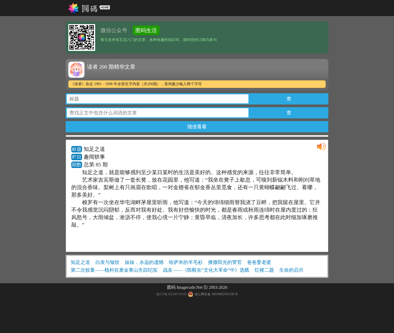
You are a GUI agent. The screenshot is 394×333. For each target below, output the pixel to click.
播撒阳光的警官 (225, 262)
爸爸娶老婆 (259, 262)
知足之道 (80, 262)
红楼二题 (264, 270)
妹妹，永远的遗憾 (144, 262)
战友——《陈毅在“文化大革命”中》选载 (206, 270)
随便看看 (197, 126)
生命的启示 (291, 270)
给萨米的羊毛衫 (186, 262)
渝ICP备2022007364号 (171, 294)
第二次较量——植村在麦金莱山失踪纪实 (114, 270)
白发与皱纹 (107, 262)
